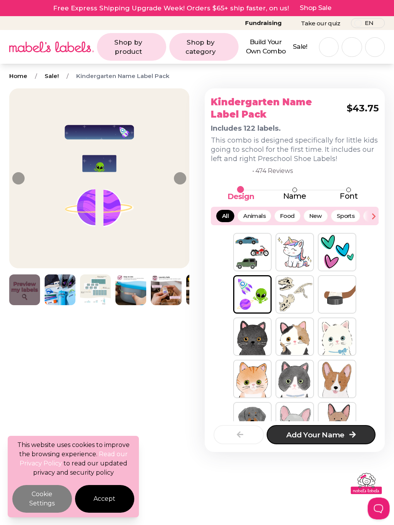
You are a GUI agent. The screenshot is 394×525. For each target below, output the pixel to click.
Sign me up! (272, 306)
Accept (104, 498)
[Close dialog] (345, 207)
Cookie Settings (42, 498)
